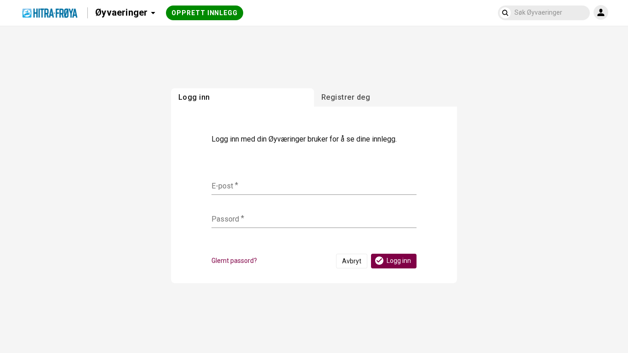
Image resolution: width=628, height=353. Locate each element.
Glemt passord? (234, 260)
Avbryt (351, 261)
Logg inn (399, 260)
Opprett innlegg (204, 13)
